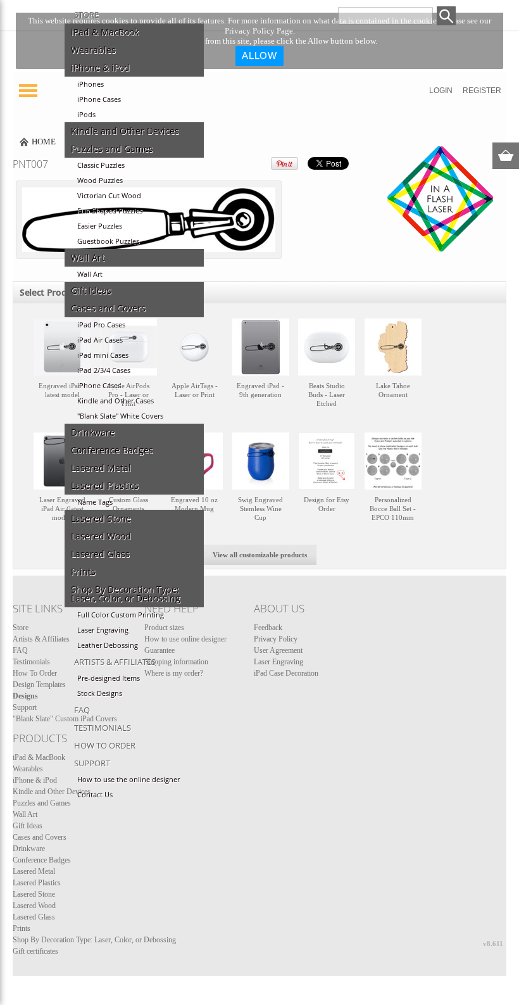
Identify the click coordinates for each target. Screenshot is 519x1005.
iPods (86, 114)
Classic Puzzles (101, 165)
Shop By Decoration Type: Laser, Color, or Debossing (125, 594)
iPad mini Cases (102, 355)
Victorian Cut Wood (109, 195)
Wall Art (87, 257)
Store (86, 14)
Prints (83, 571)
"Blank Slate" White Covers (120, 416)
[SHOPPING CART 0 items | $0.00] (505, 155)
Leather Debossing (107, 645)
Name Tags (95, 502)
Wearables (93, 50)
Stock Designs (99, 693)
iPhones (90, 84)
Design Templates (39, 684)
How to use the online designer (128, 779)
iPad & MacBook (105, 32)
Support (92, 763)
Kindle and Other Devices (125, 131)
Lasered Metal (101, 468)
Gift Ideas (91, 290)
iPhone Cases (99, 99)
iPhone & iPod (100, 67)
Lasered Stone (101, 518)
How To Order (104, 745)
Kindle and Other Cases (115, 400)
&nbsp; (62, 369)
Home (44, 141)
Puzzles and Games (112, 148)
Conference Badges (112, 450)
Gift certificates (35, 951)
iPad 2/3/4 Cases (103, 370)
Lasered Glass (100, 554)
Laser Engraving (102, 630)
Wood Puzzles (100, 180)
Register (482, 90)
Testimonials (102, 727)
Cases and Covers (108, 308)
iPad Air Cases (100, 340)
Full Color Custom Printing (120, 614)
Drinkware (93, 432)
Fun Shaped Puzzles (109, 210)
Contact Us (95, 794)
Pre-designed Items (108, 678)
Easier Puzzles (99, 226)
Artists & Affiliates (115, 661)
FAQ (82, 710)
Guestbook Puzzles (108, 241)
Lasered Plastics (105, 485)
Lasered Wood (101, 536)
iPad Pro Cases (101, 324)
